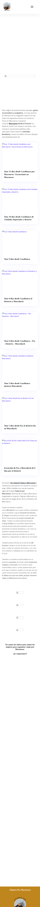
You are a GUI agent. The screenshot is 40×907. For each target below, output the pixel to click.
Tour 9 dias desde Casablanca (17, 259)
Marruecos (13, 123)
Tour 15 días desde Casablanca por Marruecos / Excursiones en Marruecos (19, 174)
